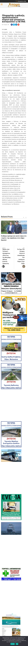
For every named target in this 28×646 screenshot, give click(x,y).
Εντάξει (12, 643)
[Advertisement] (14, 405)
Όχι (17, 643)
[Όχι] (26, 641)
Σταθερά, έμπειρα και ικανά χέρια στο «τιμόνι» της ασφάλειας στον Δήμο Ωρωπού (14, 238)
